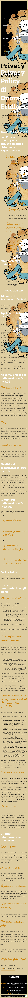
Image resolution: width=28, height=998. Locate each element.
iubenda (2, 968)
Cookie (22, 996)
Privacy (17, 996)
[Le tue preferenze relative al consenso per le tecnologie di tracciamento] (26, 996)
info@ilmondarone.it (16, 990)
